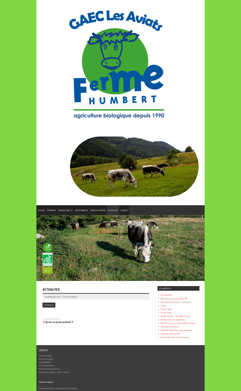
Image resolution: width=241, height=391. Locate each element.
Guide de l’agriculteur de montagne (176, 330)
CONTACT (124, 210)
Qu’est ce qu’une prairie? (174, 298)
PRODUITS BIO (64, 210)
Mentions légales (46, 382)
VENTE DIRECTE (81, 210)
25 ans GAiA (166, 312)
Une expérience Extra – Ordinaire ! (176, 302)
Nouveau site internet (170, 333)
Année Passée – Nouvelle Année (175, 316)
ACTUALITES (113, 210)
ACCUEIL (41, 210)
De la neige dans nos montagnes (175, 337)
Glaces (163, 305)
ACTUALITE (49, 305)
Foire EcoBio (166, 309)
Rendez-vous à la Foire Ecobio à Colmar (178, 323)
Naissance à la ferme (170, 326)
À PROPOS (51, 210)
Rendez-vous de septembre (173, 319)
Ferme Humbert (70, 296)
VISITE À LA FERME (98, 210)
